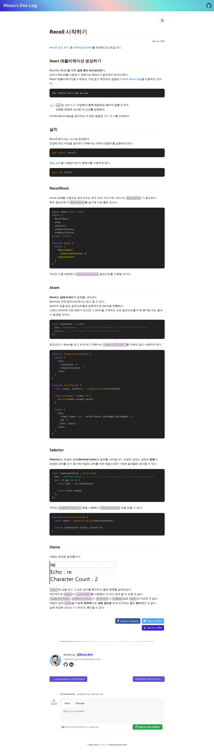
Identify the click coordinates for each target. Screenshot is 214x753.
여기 (75, 607)
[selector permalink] (47, 450)
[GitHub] (209, 6)
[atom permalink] (47, 287)
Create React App (131, 79)
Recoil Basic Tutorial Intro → (148, 679)
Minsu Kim (93, 744)
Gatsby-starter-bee (118, 744)
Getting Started (82, 47)
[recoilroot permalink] (47, 188)
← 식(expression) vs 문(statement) (68, 679)
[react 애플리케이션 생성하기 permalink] (47, 61)
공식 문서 (109, 116)
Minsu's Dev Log (20, 6)
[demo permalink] (47, 547)
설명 (87, 109)
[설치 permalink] (47, 129)
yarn (58, 163)
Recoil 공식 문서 (59, 47)
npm (72, 139)
